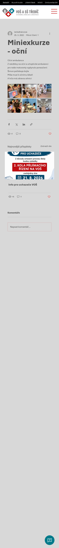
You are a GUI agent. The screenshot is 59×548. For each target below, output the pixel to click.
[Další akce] (49, 33)
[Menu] (54, 11)
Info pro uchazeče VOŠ (22, 184)
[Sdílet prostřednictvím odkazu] (31, 124)
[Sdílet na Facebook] (9, 124)
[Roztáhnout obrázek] (15, 91)
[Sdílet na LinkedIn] (23, 124)
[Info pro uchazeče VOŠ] (29, 165)
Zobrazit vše (46, 146)
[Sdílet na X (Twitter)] (16, 124)
